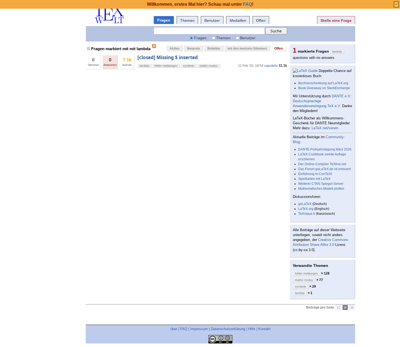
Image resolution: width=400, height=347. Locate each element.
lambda (144, 65)
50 (351, 307)
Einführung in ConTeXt (315, 174)
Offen (261, 20)
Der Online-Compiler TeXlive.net (322, 164)
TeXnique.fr (306, 214)
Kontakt (264, 329)
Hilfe (251, 329)
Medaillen (238, 20)
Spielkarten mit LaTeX (314, 179)
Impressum (199, 329)
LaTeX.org (305, 209)
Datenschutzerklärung (228, 329)
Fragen (163, 20)
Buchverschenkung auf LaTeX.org (323, 83)
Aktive (175, 48)
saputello (271, 66)
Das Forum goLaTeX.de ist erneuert (324, 169)
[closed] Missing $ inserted (167, 57)
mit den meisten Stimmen (247, 48)
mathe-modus (208, 65)
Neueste (193, 48)
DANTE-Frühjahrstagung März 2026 (325, 149)
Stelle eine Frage (336, 20)
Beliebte (213, 48)
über (173, 329)
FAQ (183, 329)
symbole (188, 65)
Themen (187, 20)
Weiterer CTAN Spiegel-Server (320, 184)
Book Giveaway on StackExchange (324, 88)
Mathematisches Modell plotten (321, 189)
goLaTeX (305, 204)
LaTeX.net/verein (325, 128)
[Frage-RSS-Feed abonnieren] (154, 46)
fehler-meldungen (166, 65)
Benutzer (212, 20)
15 (338, 307)
